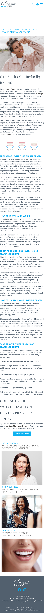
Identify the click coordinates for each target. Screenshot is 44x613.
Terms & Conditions (27, 609)
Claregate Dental (9, 89)
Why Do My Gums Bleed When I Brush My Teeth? (20, 490)
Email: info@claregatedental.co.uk (22, 598)
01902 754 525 (23, 32)
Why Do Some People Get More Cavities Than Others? (20, 447)
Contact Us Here (22, 433)
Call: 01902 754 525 (22, 596)
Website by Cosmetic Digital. (14, 610)
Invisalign (39, 94)
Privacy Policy (15, 609)
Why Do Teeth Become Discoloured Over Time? (16, 534)
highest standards (7, 134)
